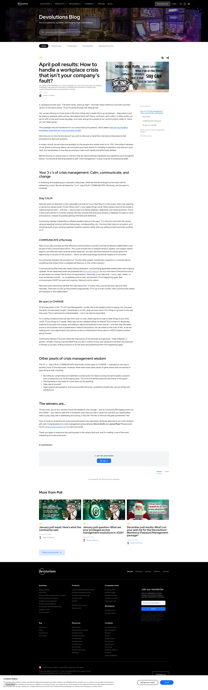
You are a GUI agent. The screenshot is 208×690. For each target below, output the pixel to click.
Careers (107, 636)
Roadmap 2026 (76, 608)
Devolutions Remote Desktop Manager (83, 590)
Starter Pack (42, 592)
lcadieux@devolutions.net (55, 427)
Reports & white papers (78, 650)
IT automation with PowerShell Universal (50, 607)
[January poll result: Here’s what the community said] (60, 510)
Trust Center (108, 647)
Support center (76, 627)
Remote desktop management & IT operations (52, 595)
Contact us (160, 674)
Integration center (44, 609)
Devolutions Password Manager (81, 595)
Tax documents (109, 641)
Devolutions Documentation (80, 630)
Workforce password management (49, 598)
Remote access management (47, 604)
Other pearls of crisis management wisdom (152, 131)
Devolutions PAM (77, 598)
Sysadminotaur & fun (106, 46)
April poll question (91, 271)
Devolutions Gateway (111, 595)
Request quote (43, 633)
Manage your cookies (148, 682)
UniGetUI (74, 601)
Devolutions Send (110, 590)
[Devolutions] (22, 4)
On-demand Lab (77, 644)
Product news (56, 46)
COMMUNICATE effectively (151, 121)
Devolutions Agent (110, 592)
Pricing (41, 630)
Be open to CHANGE (149, 125)
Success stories (76, 647)
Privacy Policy (160, 619)
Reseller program (110, 638)
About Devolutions (110, 630)
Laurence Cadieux (49, 95)
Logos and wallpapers (111, 655)
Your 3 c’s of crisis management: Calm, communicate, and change (151, 112)
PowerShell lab (88, 46)
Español (157, 571)
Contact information (110, 627)
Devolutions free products (79, 605)
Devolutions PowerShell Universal (81, 592)
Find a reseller (43, 636)
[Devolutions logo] (47, 572)
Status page (75, 652)
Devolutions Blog (59, 17)
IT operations (72, 46)
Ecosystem (108, 633)
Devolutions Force (77, 641)
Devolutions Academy (78, 636)
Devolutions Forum (77, 633)
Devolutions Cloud (110, 610)
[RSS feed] (162, 57)
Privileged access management (48, 601)
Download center (162, 4)
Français (139, 571)
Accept (166, 682)
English (130, 571)
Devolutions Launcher (111, 598)
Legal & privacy (109, 644)
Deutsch (148, 571)
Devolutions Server (110, 613)
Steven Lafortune (48, 537)
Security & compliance (111, 650)
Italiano (166, 571)
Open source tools (110, 601)
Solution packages (44, 590)
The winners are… (146, 136)
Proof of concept (44, 612)
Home (44, 46)
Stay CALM (146, 117)
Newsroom (108, 652)
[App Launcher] (189, 4)
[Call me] (185, 4)
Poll (41, 58)
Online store (42, 627)
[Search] (181, 4)
